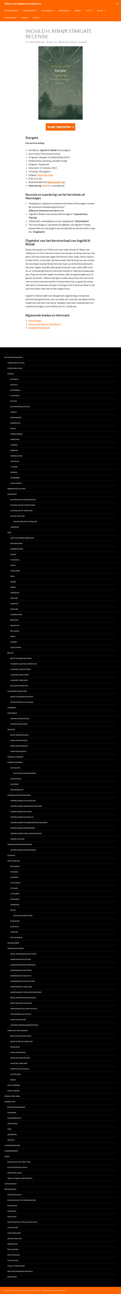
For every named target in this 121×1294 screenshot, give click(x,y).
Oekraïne (14, 904)
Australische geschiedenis (23, 499)
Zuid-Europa (13, 1091)
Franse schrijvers (18, 724)
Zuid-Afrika (16, 483)
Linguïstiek (12, 1227)
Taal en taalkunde (16, 1266)
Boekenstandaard (16, 1107)
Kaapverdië (15, 417)
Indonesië (15, 571)
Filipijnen (14, 560)
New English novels (19, 1069)
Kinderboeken (29, 11)
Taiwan (13, 642)
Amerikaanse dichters (21, 970)
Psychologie (13, 1255)
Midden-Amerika (15, 757)
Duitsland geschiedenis (24, 773)
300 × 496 (53, 42)
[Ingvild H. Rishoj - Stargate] (60, 127)
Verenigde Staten (15, 948)
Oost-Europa (13, 861)
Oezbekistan (16, 614)
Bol (63, 182)
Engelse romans (18, 1052)
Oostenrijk (15, 779)
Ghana (13, 412)
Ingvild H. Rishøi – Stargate (74, 42)
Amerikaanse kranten (20, 976)
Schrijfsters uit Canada (21, 702)
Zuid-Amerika (13, 1085)
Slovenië (14, 784)
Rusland (14, 926)
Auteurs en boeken (13, 357)
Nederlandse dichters (21, 811)
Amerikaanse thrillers (21, 987)
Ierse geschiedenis (19, 746)
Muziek (100, 11)
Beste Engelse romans (20, 1036)
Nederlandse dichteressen (23, 850)
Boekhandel (53, 182)
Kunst (88, 11)
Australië (12, 494)
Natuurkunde (14, 1233)
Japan (13, 587)
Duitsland (15, 768)
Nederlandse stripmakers (22, 828)
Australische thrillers (21, 510)
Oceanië (11, 855)
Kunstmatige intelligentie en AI (22, 1222)
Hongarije (15, 883)
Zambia (13, 472)
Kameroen (15, 423)
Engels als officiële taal (19, 1162)
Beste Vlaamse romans (21, 658)
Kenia (13, 428)
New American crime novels (23, 1008)
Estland (14, 872)
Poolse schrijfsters (22, 915)
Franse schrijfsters (19, 718)
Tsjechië (14, 932)
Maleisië (14, 609)
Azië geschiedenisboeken (22, 538)
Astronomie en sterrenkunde (21, 1200)
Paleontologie (14, 1238)
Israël (13, 582)
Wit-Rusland (16, 937)
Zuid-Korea (15, 647)
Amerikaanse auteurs (20, 959)
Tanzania (14, 461)
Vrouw (10, 1140)
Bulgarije (15, 866)
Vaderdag (12, 1134)
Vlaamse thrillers (19, 680)
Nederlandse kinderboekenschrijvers (28, 822)
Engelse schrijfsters (20, 1058)
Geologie (12, 1216)
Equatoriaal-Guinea (20, 406)
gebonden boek (45, 175)
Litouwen (15, 894)
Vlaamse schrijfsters (20, 669)
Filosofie (11, 1211)
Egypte (13, 401)
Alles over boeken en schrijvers (22, 3)
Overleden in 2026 (15, 363)
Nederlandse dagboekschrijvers (26, 806)
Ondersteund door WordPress (54, 1290)
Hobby (77, 11)
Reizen (24, 18)
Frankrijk (12, 713)
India (12, 565)
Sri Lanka (14, 631)
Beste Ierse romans (19, 735)
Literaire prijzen (12, 1145)
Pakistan (14, 620)
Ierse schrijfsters (18, 740)
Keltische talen (14, 1173)
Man (9, 1129)
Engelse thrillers (18, 1063)
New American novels (20, 1014)
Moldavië (14, 899)
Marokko (15, 439)
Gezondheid (63, 11)
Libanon (14, 603)
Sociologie (12, 1260)
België (10, 653)
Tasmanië (14, 527)
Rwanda (14, 450)
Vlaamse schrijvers (19, 675)
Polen (13, 910)
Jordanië (14, 593)
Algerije (14, 379)
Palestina (14, 625)
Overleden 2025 (14, 368)
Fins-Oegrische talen (17, 1167)
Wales (13, 1080)
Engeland (15, 1047)
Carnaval (11, 1112)
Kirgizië (14, 598)
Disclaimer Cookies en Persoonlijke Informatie (22, 1290)
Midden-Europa (14, 762)
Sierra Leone (16, 456)
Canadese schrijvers (17, 691)
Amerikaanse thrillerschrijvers (25, 992)
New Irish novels (18, 751)
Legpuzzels (12, 1123)
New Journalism (18, 1019)
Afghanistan (16, 543)
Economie (12, 1206)
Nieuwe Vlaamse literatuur (23, 664)
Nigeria (14, 445)
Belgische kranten (19, 686)
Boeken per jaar (12, 1096)
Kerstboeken (35, 320)
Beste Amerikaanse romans (23, 998)
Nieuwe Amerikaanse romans (24, 1025)
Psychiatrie (12, 1249)
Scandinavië (13, 943)
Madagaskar (16, 434)
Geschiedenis (46, 11)
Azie (9, 532)
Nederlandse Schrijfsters (19, 844)
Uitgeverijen (10, 1184)
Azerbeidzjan (16, 549)
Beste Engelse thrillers (21, 1041)
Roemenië (15, 921)
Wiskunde (12, 1277)
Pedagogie (12, 1244)
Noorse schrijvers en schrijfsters (44, 324)
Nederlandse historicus (21, 817)
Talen (7, 1156)
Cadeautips (9, 1102)
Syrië (12, 636)
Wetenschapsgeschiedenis (20, 1271)
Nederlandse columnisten (23, 801)
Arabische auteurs (16, 489)
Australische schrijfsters (22, 505)
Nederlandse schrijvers (18, 795)
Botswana (15, 390)
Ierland (11, 729)
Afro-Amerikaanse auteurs (23, 954)
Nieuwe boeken (10, 11)
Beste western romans (21, 1003)
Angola (14, 385)
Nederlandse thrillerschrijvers (25, 833)
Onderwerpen (11, 1151)
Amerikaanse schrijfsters (22, 981)
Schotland (15, 1074)
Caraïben (11, 707)
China (13, 554)
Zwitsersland (16, 790)
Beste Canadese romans (21, 697)
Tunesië (14, 467)
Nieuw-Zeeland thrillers (25, 521)
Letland (14, 888)
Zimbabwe (15, 478)
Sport (35, 18)
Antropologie (14, 1195)
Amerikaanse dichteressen (23, 965)
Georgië (14, 877)
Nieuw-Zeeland (17, 516)
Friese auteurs (17, 839)
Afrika (10, 374)
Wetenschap (10, 1189)
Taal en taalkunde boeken (19, 1178)
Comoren (15, 396)
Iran (12, 576)
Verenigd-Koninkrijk (17, 1030)
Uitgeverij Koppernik (39, 327)
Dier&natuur (9, 18)
